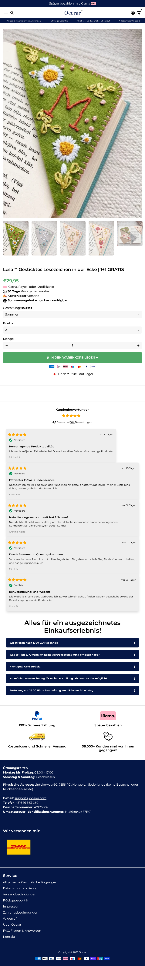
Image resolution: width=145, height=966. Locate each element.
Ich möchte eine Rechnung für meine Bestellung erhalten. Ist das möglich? (58, 678)
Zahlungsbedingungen (20, 912)
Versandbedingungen (19, 894)
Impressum (12, 906)
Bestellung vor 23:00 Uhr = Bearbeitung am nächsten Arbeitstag (51, 690)
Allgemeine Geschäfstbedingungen (30, 882)
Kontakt (9, 936)
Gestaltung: (17, 308)
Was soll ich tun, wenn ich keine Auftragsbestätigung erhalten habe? (54, 654)
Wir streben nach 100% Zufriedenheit (33, 642)
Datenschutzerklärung (20, 888)
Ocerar (83, 952)
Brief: (8, 323)
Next (138, 123)
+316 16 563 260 (27, 802)
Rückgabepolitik (15, 900)
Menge (8, 339)
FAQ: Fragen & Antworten (22, 930)
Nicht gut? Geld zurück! (25, 666)
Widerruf (9, 918)
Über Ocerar (12, 924)
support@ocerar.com (30, 798)
